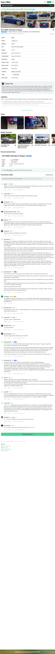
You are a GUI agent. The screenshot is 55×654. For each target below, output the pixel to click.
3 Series (13, 40)
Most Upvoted (49, 174)
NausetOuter (7, 239)
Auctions (3, 441)
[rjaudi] (2, 392)
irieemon (6, 317)
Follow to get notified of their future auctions (17, 170)
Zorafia (5, 377)
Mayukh (6, 220)
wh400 (5, 417)
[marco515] (2, 425)
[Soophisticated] (2, 334)
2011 (24, 441)
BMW (12, 37)
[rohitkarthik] (2, 202)
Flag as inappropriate (18, 189)
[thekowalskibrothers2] (2, 212)
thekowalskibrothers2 (9, 211)
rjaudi (5, 391)
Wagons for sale (4, 450)
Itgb (12, 160)
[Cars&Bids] (2, 296)
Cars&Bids (6, 296)
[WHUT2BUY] (12, 74)
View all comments (27, 434)
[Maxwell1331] (2, 308)
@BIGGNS (31, 427)
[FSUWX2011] (2, 326)
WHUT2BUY (16, 74)
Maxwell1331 (7, 307)
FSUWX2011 (7, 325)
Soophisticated (7, 333)
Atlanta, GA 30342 (16, 71)
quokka (6, 231)
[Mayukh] (2, 220)
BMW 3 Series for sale (6, 449)
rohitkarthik (7, 202)
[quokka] (2, 231)
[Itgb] (10, 160)
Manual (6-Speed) (9, 441)
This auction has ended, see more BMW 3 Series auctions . (19, 9)
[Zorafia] (2, 378)
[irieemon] (2, 317)
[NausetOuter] (2, 239)
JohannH (6, 193)
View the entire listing (27, 110)
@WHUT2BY (7, 405)
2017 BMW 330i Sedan (41, 145)
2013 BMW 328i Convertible (5, 146)
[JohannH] (2, 194)
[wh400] (2, 417)
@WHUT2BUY (34, 300)
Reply (9, 189)
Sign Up (49, 2)
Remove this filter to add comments (33, 178)
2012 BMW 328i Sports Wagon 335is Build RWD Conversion (24, 146)
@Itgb (26, 300)
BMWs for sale (4, 447)
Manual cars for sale (5, 446)
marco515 (6, 425)
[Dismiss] (52, 651)
